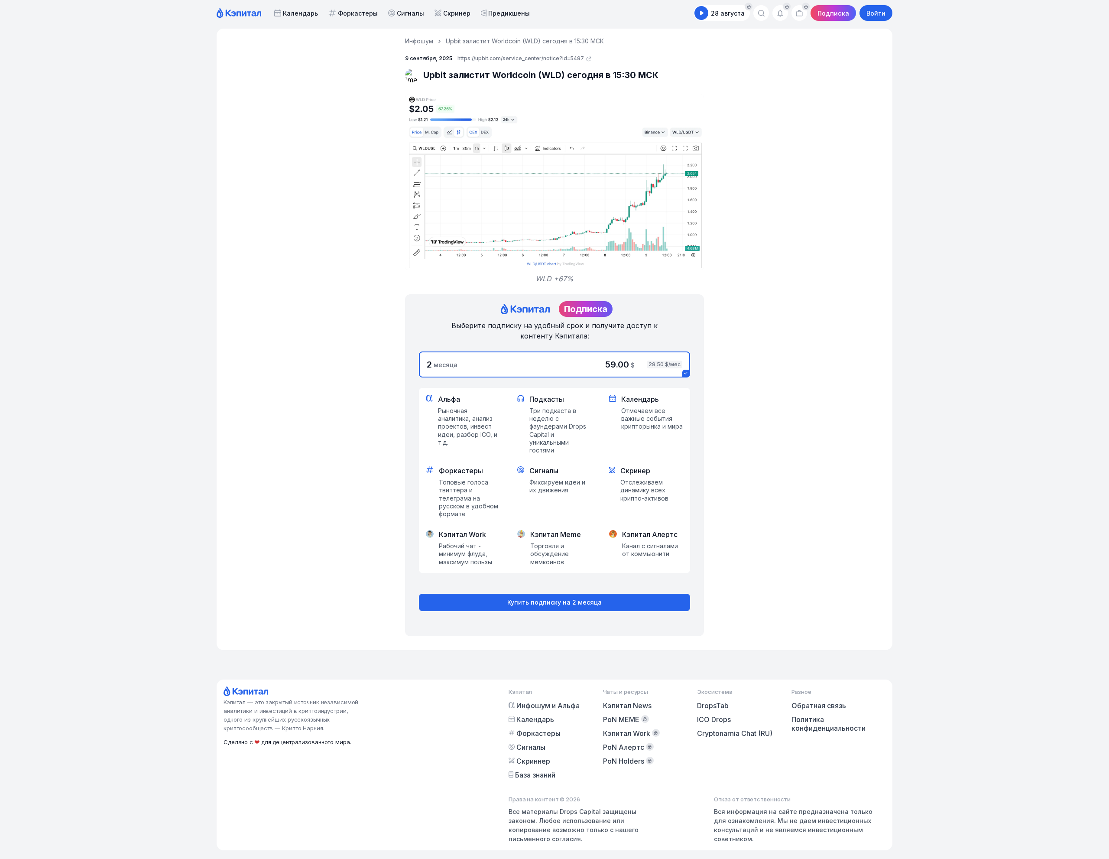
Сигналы (410, 13)
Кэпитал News (627, 705)
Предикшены (509, 13)
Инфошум (419, 41)
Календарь (300, 13)
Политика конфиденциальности (828, 723)
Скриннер (533, 761)
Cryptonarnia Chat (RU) (734, 733)
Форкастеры (358, 13)
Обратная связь (818, 705)
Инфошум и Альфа (548, 705)
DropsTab (713, 705)
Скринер (456, 13)
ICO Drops (714, 719)
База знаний (535, 775)
